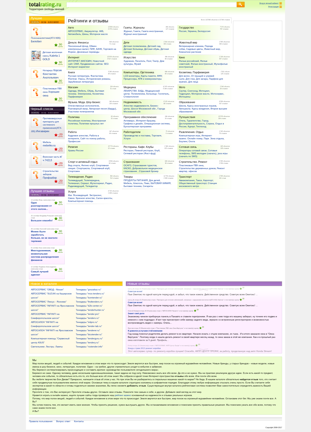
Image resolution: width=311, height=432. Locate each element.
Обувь (90, 90)
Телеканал (73, 183)
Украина (192, 31)
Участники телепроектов (81, 111)
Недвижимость (133, 102)
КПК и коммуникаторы (150, 78)
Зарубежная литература (81, 81)
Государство (186, 27)
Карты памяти (148, 76)
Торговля (156, 135)
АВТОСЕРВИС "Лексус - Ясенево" (49, 301)
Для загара (202, 78)
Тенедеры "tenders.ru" (87, 318)
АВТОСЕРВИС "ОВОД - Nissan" (47, 289)
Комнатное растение (190, 52)
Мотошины (184, 96)
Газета (136, 31)
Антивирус (129, 120)
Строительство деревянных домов (197, 168)
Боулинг (183, 141)
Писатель (140, 61)
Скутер (182, 90)
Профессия (74, 141)
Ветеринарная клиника (191, 46)
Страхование (132, 161)
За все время (53, 22)
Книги (71, 72)
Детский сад (154, 46)
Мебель (82, 90)
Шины (85, 34)
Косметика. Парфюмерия (194, 72)
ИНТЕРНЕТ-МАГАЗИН (80, 61)
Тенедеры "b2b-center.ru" (89, 305)
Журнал (128, 31)
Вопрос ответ (63, 421)
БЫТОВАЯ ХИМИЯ (161, 183)
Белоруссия (204, 31)
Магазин (73, 87)
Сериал (85, 183)
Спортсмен (74, 171)
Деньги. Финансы (78, 42)
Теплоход (201, 126)
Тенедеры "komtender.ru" (89, 297)
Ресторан (128, 150)
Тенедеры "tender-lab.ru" (89, 326)
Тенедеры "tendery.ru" (87, 342)
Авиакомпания (187, 180)
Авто (71, 27)
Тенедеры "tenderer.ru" (88, 330)
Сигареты (148, 186)
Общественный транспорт (193, 183)
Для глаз (190, 78)
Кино (182, 57)
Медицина (130, 87)
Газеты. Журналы (134, 27)
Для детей (154, 180)
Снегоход (193, 90)
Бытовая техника (133, 186)
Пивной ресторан (144, 150)
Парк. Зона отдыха (214, 138)
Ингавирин (46, 125)
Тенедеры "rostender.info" (89, 346)
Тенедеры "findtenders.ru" (89, 301)
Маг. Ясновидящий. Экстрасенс (84, 195)
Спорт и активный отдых (83, 161)
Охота (192, 141)
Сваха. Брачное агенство (81, 198)
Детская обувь (151, 49)
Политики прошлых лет (91, 123)
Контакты (79, 421)
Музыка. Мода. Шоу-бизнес (84, 102)
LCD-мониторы (132, 76)
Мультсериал (97, 183)
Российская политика (79, 120)
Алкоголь (138, 183)
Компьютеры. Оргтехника (139, 72)
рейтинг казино (123, 395)
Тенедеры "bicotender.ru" (89, 334)
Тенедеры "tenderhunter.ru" (90, 310)
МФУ (159, 76)
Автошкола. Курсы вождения (194, 108)
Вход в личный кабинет (269, 3)
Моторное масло (99, 34)
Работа (72, 132)
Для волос (184, 76)
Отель (182, 120)
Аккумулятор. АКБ (93, 31)
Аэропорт (208, 180)
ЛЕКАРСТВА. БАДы (134, 90)
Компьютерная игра (189, 135)
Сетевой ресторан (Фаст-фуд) (140, 153)
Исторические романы (98, 78)
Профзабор (50, 174)
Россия (182, 31)
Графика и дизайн (133, 123)
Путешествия (187, 117)
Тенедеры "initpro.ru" (87, 322)
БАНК (99, 49)
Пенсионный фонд (78, 46)
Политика (74, 117)
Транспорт (185, 176)
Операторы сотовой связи (193, 150)
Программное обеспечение (140, 117)
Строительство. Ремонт (193, 161)
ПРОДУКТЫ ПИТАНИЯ (136, 180)
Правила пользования (40, 421)
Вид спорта (74, 165)
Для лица (193, 81)
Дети (126, 42)
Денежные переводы (88, 52)
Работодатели (132, 132)
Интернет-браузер (145, 120)
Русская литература (78, 76)
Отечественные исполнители (83, 105)
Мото (182, 87)
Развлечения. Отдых (191, 132)
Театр (155, 61)
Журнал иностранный (135, 34)
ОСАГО (127, 165)
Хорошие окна (52, 92)
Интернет (73, 57)
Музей (137, 64)
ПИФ (92, 49)
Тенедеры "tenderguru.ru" (89, 338)
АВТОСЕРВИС (75, 31)
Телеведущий (75, 180)
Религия (73, 147)
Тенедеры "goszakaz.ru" (88, 289)
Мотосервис (217, 93)
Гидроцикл (184, 93)
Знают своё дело (136, 313)
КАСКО (127, 168)
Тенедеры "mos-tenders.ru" (90, 293)
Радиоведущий (76, 186)
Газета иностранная (152, 31)
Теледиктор (91, 186)
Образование (187, 102)
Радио (108, 183)
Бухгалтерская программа (137, 126)
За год (43, 22)
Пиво (146, 183)
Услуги (127, 138)
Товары (128, 176)
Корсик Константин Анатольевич (52, 74)
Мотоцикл (204, 90)
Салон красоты (104, 198)
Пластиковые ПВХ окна (191, 165)
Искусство (130, 57)
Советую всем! (135, 302)
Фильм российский (189, 61)
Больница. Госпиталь (157, 93)
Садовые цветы (194, 49)
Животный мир (188, 42)
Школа (182, 105)
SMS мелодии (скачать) (203, 153)
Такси (199, 180)
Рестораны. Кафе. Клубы (139, 147)
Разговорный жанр (78, 108)
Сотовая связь (188, 147)
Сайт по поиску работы (92, 138)
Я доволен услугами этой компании (145, 331)
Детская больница (133, 49)
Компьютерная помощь (80, 201)
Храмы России (75, 150)
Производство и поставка (137, 135)
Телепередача (91, 180)
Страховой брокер (148, 171)
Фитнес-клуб (88, 165)
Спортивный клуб (100, 168)
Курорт (191, 126)
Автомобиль (74, 34)
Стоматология (131, 96)
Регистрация (273, 7)
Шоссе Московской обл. (143, 108)
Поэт (148, 61)
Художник (129, 61)
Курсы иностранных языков (201, 105)
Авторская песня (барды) (102, 108)
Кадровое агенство (78, 135)
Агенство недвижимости (136, 105)
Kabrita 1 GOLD (52, 56)
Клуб (157, 150)
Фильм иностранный (202, 64)
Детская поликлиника (135, 46)
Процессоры (130, 78)
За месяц (35, 22)
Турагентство (194, 120)
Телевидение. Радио (80, 176)
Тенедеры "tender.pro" (87, 314)
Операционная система (157, 123)
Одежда (72, 90)
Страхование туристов (144, 165)
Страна (210, 123)
